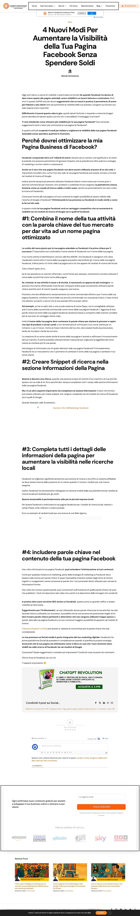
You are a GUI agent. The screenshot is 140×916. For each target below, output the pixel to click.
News (70, 22)
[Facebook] (96, 702)
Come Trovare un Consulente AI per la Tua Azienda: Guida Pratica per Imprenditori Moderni (106, 886)
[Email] (112, 702)
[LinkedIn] (104, 702)
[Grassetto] (42, 752)
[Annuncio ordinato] (53, 752)
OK (92, 13)
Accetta (101, 913)
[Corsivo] (45, 752)
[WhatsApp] (108, 702)
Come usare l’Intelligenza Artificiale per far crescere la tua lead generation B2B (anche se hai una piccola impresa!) (31, 886)
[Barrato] (50, 752)
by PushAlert (99, 17)
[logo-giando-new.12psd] (15, 4)
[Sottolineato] (47, 752)
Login (106, 738)
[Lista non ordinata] (56, 752)
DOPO (82, 13)
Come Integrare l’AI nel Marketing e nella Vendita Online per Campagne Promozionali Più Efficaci (69, 886)
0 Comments (101, 709)
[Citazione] (59, 752)
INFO (89, 913)
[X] (100, 702)
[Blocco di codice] (62, 752)
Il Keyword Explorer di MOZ (34, 628)
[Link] (65, 752)
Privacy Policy (96, 813)
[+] (70, 752)
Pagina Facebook (90, 709)
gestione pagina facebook (75, 709)
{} (67, 752)
